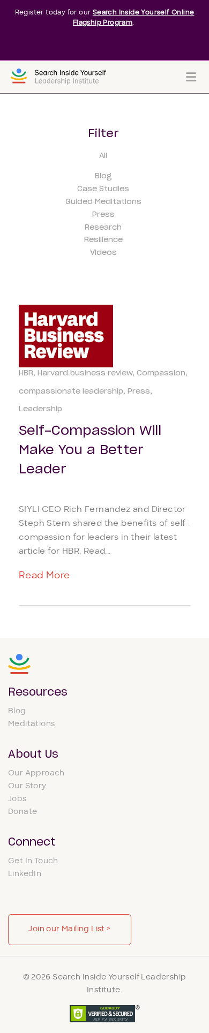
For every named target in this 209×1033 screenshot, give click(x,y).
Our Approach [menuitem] (36, 774)
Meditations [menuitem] (31, 724)
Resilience (103, 240)
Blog (103, 176)
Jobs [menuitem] (17, 799)
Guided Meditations (103, 202)
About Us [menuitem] (33, 754)
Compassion (161, 373)
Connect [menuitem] (31, 842)
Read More (44, 575)
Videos (103, 253)
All (103, 156)
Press (103, 214)
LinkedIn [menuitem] (24, 874)
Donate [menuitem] (22, 812)
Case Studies (103, 189)
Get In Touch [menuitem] (33, 861)
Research (103, 227)
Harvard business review (85, 373)
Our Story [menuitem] (27, 786)
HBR (26, 373)
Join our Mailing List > (69, 929)
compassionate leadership (71, 391)
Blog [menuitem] (17, 711)
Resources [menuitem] (38, 692)
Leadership (40, 409)
